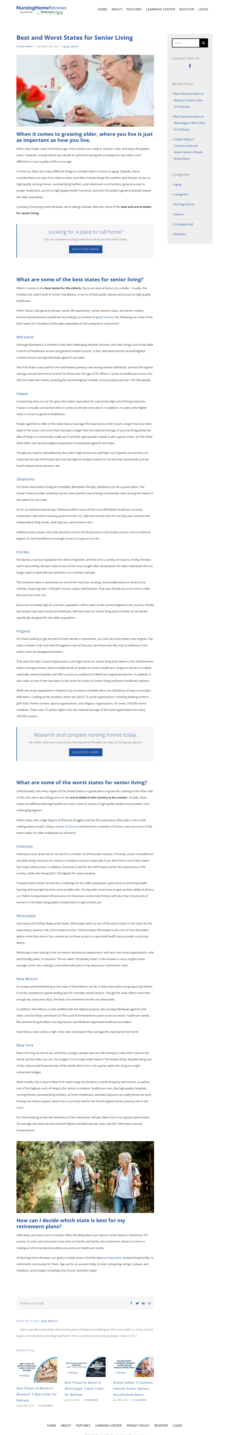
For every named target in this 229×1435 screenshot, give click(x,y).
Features (83, 1425)
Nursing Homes (184, 204)
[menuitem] (102, 9)
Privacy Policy (138, 1425)
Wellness (180, 234)
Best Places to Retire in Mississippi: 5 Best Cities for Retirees (84, 1388)
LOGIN (203, 9)
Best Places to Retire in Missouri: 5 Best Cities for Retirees (36, 1394)
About (66, 1425)
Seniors (74, 46)
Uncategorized (183, 224)
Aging (66, 46)
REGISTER (186, 9)
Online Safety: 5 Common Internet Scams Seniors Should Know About (133, 1388)
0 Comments (46, 1405)
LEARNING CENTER (108, 1425)
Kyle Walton (26, 46)
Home (51, 1425)
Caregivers (181, 194)
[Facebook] (190, 66)
